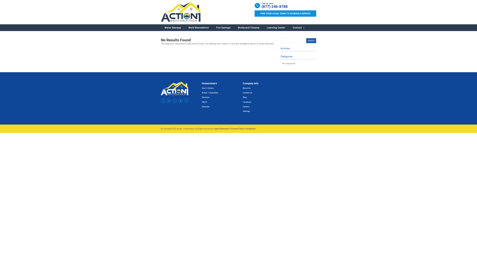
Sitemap (246, 111)
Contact (297, 27)
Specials (205, 106)
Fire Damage (223, 27)
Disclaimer (251, 129)
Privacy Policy (237, 129)
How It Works (208, 88)
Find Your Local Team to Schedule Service (285, 13)
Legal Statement (221, 129)
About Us (247, 88)
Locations (247, 102)
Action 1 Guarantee (210, 93)
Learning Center (276, 27)
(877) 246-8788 (274, 7)
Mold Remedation (199, 27)
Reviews (205, 97)
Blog (245, 97)
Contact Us (247, 93)
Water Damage (173, 27)
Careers (246, 106)
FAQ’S (204, 102)
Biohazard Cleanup (248, 27)
